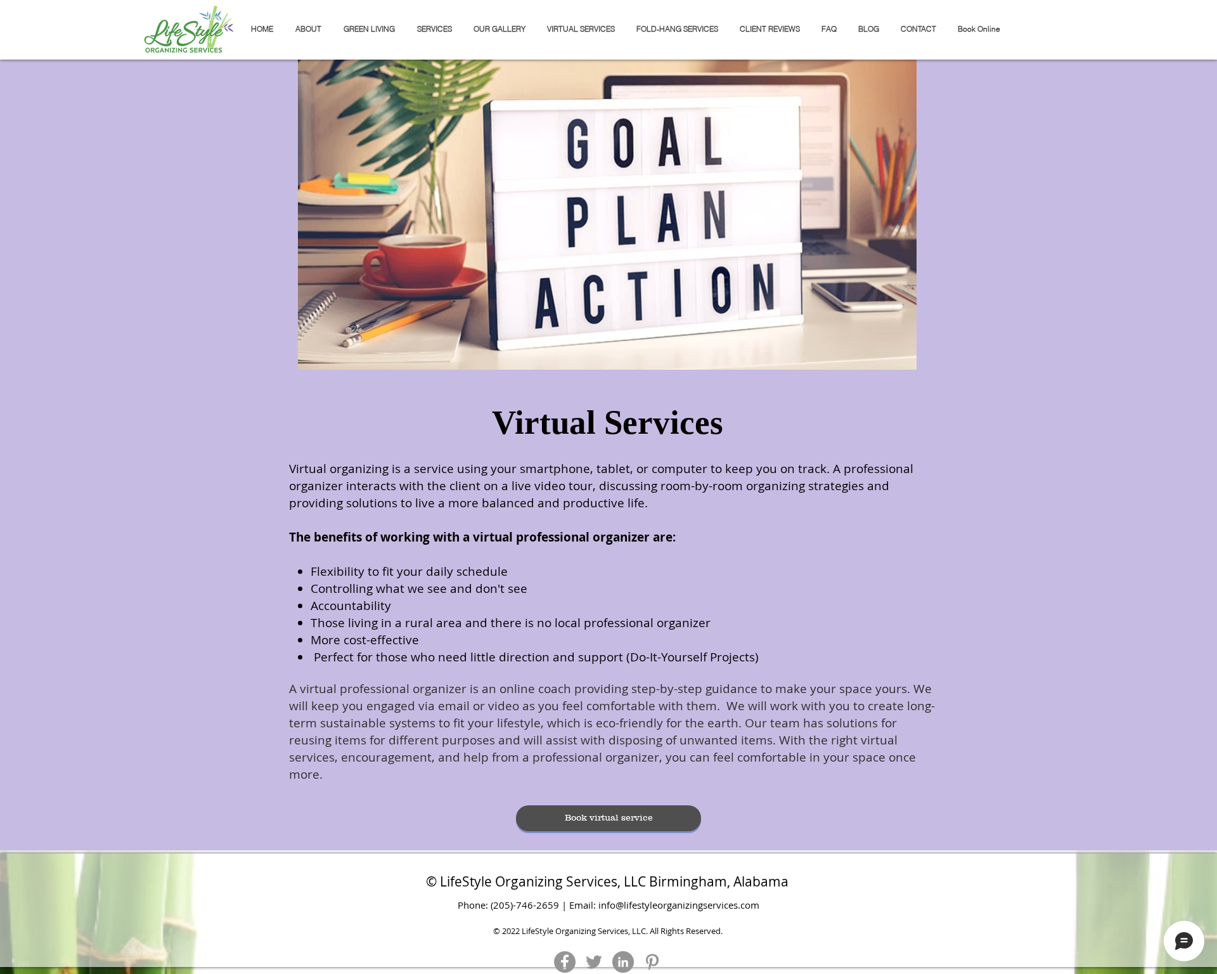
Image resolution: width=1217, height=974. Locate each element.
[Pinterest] (652, 962)
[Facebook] (565, 962)
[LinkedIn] (623, 962)
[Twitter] (594, 962)
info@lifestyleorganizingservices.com (678, 905)
